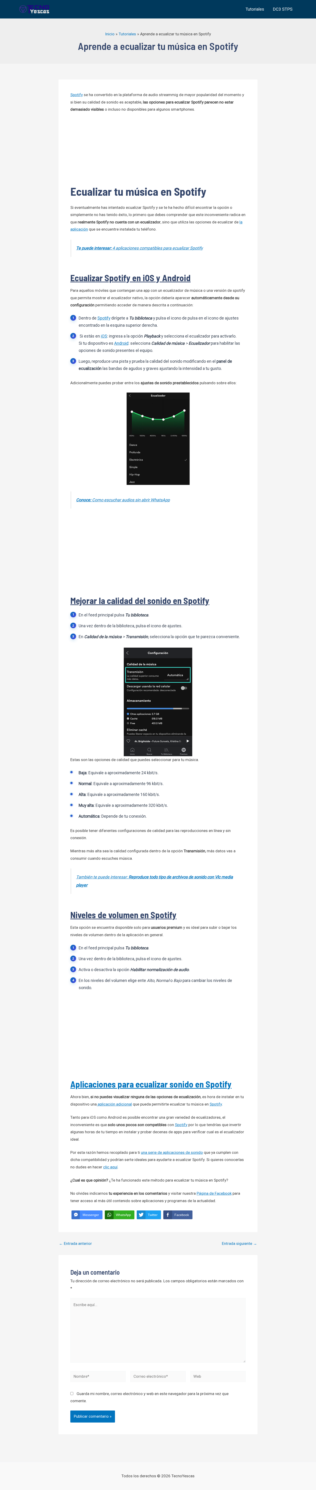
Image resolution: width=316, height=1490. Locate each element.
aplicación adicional (114, 1104)
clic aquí (110, 1167)
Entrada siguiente (239, 1244)
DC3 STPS (282, 9)
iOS (104, 336)
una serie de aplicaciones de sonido (172, 1152)
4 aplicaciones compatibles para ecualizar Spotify (139, 248)
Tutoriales (254, 9)
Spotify (76, 94)
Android (121, 343)
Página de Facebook (214, 1193)
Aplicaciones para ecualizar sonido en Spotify (151, 1084)
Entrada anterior (75, 1244)
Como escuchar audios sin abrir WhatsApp (123, 499)
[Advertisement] (158, 151)
